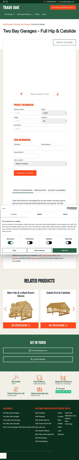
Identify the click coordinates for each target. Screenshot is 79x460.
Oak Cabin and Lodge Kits (44, 434)
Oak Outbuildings (41, 441)
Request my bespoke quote (63, 7)
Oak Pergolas (40, 416)
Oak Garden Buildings (24, 14)
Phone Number (19, 152)
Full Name (17, 144)
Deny (14, 250)
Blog (59, 420)
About (44, 14)
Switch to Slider (64, 42)
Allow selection (39, 250)
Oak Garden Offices (42, 431)
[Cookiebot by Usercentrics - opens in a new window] (68, 208)
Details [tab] (39, 214)
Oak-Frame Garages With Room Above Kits (19, 427)
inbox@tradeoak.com (67, 2)
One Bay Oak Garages (11, 413)
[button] (5, 309)
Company (61, 408)
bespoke (34, 258)
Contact (60, 416)
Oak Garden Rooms (42, 420)
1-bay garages (47, 255)
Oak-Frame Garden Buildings (46, 408)
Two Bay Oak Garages (22, 24)
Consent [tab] (14, 214)
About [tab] (65, 214)
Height (16, 117)
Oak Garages (8, 14)
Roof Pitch (17, 125)
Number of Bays (19, 109)
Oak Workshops (41, 438)
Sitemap (61, 434)
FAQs (60, 427)
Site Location (18, 160)
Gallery (37, 14)
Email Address (46, 144)
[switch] (30, 242)
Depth (43, 109)
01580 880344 (51, 2)
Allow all (65, 250)
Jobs (59, 431)
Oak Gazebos (40, 413)
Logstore (44, 117)
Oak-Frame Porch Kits (43, 423)
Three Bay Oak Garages (11, 420)
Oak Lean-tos (40, 427)
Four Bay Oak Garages (11, 423)
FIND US (68, 408)
